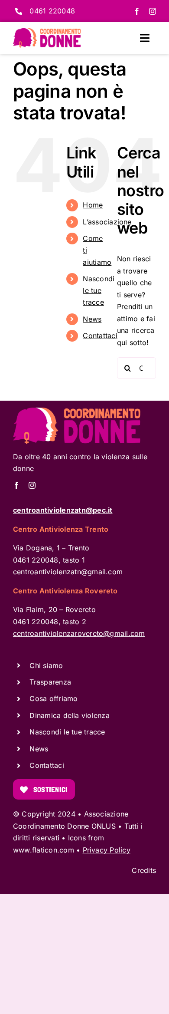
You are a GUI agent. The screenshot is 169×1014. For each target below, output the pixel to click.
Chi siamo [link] (46, 665)
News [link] (92, 319)
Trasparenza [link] (50, 682)
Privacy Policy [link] (106, 850)
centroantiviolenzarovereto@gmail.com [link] (79, 633)
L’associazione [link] (107, 221)
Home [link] (93, 205)
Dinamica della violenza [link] (69, 715)
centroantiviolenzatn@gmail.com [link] (68, 571)
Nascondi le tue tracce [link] (98, 290)
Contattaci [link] (100, 335)
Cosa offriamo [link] (53, 698)
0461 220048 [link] (52, 11)
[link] (136, 11)
